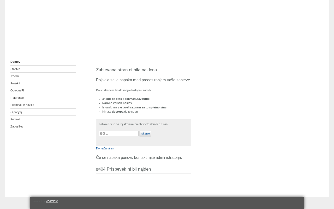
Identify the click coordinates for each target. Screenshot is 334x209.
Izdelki (14, 76)
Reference (17, 97)
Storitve (15, 69)
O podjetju (16, 112)
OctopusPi (17, 90)
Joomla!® (52, 200)
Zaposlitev (16, 126)
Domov (15, 61)
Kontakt (15, 119)
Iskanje (145, 133)
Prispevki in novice (22, 104)
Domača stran (105, 148)
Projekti (15, 83)
